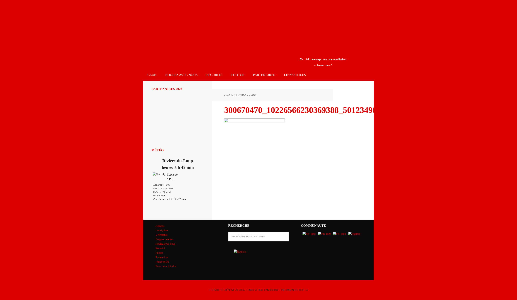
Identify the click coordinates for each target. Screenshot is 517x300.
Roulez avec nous (165, 243)
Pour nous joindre (166, 266)
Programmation (164, 239)
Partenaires (162, 257)
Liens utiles (162, 261)
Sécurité (160, 248)
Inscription (162, 230)
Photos (159, 252)
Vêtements (161, 234)
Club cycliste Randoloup (176, 14)
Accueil (160, 225)
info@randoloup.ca (294, 290)
